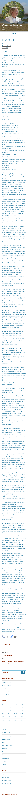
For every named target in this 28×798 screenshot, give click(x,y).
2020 (9, 704)
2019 (9, 707)
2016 (9, 717)
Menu (14, 33)
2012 (15, 710)
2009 (15, 720)
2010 (15, 717)
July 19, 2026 (5, 688)
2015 (9, 720)
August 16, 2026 (6, 685)
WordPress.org (6, 783)
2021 (3, 720)
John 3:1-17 (5, 47)
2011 (15, 714)
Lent (3, 742)
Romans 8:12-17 (6, 46)
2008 (21, 704)
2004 (21, 717)
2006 (21, 710)
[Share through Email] (15, 636)
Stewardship (5, 758)
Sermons (7, 644)
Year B (4, 764)
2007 (21, 707)
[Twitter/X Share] (7, 636)
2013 (15, 707)
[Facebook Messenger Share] (11, 636)
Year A (4, 761)
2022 (3, 717)
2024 (3, 710)
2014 (15, 704)
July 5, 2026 (5, 694)
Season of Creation (7, 752)
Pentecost (5, 748)
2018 (9, 710)
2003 (21, 720)
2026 (3, 704)
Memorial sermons (7, 745)
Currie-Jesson (12, 25)
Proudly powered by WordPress (10, 794)
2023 (3, 714)
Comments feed (6, 780)
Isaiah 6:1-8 (5, 44)
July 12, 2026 (5, 691)
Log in (4, 774)
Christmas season (7, 736)
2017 (9, 714)
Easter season (6, 739)
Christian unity (6, 733)
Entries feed (5, 777)
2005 (21, 714)
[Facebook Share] (3, 636)
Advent (4, 729)
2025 (3, 707)
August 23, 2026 (7, 682)
